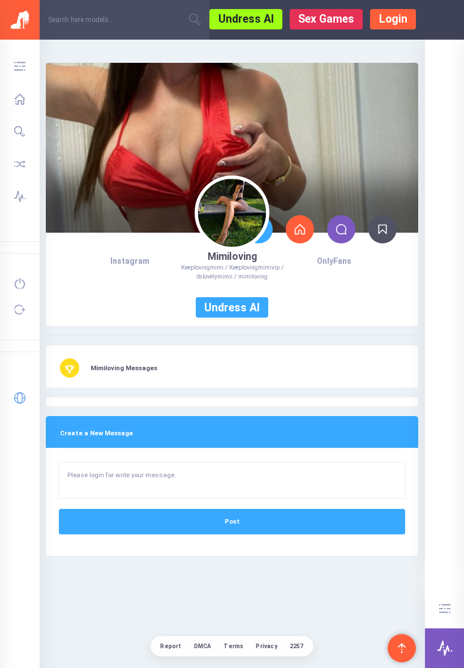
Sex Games (326, 18)
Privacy (266, 646)
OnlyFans (334, 261)
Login (393, 18)
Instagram (129, 261)
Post (232, 521)
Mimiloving (232, 256)
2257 (297, 646)
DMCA (203, 646)
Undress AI (246, 18)
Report (170, 646)
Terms (233, 646)
